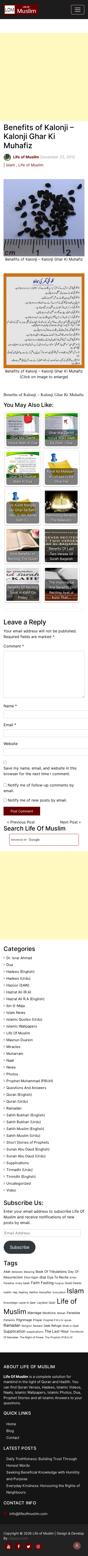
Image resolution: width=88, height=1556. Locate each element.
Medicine (49, 1313)
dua (42, 1277)
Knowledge (10, 1302)
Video (11, 1190)
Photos (12, 1074)
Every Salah (22, 1283)
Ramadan (14, 1108)
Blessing (29, 1271)
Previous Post (22, 822)
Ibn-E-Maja (15, 1005)
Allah (7, 1271)
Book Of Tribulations (51, 1271)
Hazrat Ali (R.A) (18, 992)
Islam (10, 165)
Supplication (14, 1331)
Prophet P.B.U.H (53, 1320)
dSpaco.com (18, 1538)
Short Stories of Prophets (27, 1142)
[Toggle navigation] (77, 9)
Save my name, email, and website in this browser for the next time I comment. (40, 771)
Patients (9, 1320)
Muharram (14, 1053)
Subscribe (19, 1247)
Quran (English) (19, 1094)
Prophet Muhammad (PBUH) (29, 1081)
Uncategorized (18, 1183)
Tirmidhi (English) (21, 1176)
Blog (10, 1431)
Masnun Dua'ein (19, 1040)
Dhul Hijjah (31, 1277)
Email (10, 724)
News (11, 1067)
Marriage (34, 1313)
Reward (37, 1325)
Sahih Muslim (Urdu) (23, 1135)
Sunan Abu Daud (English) (28, 1149)
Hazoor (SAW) (17, 985)
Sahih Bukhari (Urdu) (23, 1122)
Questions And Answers (26, 1087)
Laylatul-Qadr (46, 1302)
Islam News (15, 1012)
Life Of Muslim (18, 1033)
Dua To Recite (58, 1277)
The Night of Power (32, 1337)
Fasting (47, 1283)
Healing (23, 1292)
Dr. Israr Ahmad (19, 958)
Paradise (73, 1313)
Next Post (69, 822)
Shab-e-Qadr (70, 1325)
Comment (14, 646)
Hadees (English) (20, 971)
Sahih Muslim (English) (25, 1128)
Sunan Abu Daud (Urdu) (26, 1156)
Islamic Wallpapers (21, 1026)
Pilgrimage (24, 1320)
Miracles (13, 1046)
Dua (9, 964)
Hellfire (33, 1292)
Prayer (37, 1320)
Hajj (15, 1292)
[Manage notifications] (77, 1545)
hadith (7, 1292)
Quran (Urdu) (17, 1101)
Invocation (59, 1292)
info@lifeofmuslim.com (28, 1513)
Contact (12, 1437)
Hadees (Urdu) (18, 978)
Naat (10, 1060)
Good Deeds (73, 1283)
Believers (17, 1271)
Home (11, 1424)
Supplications (17, 1163)
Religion (27, 1325)
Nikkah (61, 1313)
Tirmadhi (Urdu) (19, 1169)
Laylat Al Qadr (27, 1302)
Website (11, 743)
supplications (35, 1331)
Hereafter (45, 1292)
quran (68, 1320)
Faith (35, 1283)
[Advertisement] (44, 77)
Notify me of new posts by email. (37, 800)
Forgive (59, 1283)
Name (10, 706)
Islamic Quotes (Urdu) (24, 1019)
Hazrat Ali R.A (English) (25, 999)
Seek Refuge (52, 1325)
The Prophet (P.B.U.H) (59, 1337)
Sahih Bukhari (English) (25, 1115)
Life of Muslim (30, 165)
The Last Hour (57, 1331)
